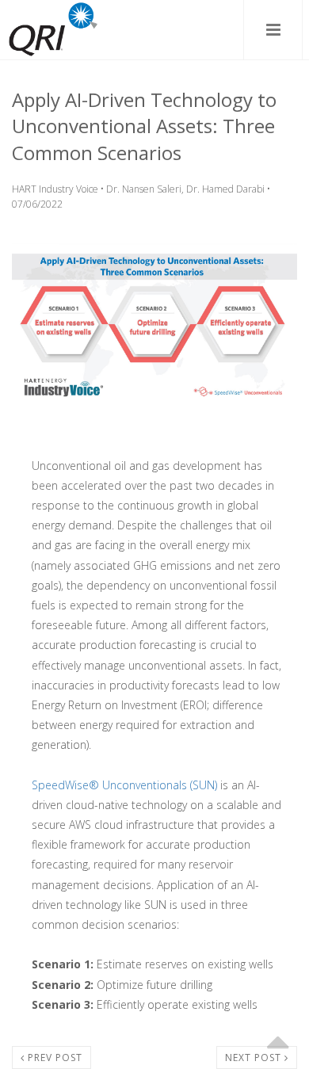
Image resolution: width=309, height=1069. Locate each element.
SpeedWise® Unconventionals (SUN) (124, 784)
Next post (254, 1057)
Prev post (53, 1057)
